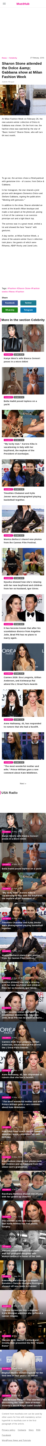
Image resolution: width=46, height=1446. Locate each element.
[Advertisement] (23, 30)
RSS (38, 1430)
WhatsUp (9, 310)
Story (31, 1430)
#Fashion (12, 288)
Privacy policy (8, 1430)
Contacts (22, 1430)
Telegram (28, 310)
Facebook (10, 303)
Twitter (28, 303)
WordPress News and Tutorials (16, 1440)
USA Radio (9, 792)
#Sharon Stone (24, 288)
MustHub (23, 3)
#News (11, 292)
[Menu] (4, 4)
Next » (23, 783)
